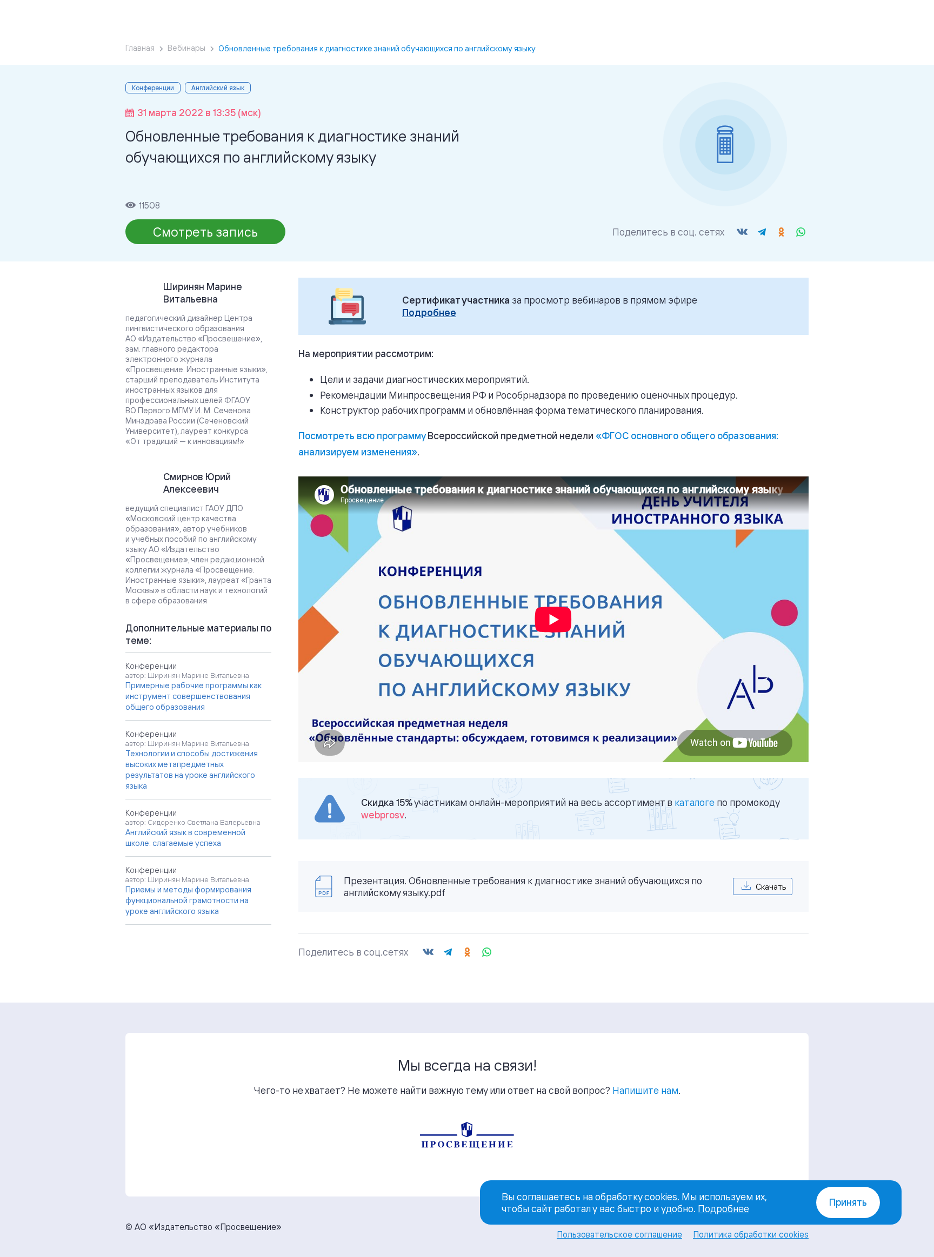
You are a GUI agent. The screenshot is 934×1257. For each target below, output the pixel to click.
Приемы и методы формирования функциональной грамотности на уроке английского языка (188, 900)
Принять (848, 1202)
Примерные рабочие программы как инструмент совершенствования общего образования (193, 696)
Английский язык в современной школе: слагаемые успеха (185, 837)
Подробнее (429, 312)
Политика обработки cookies (751, 1234)
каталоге (695, 802)
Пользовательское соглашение (619, 1234)
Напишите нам (645, 1090)
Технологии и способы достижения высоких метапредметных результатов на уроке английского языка (191, 769)
